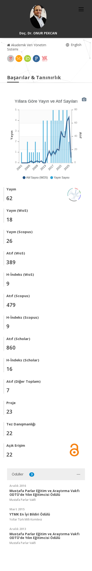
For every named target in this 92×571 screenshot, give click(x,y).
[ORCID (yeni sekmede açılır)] (28, 58)
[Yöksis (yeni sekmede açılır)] (44, 58)
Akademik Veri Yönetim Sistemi (26, 47)
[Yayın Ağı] (74, 194)
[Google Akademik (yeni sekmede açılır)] (10, 58)
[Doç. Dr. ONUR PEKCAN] (38, 16)
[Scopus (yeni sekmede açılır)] (18, 58)
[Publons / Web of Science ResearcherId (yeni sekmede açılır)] (36, 58)
